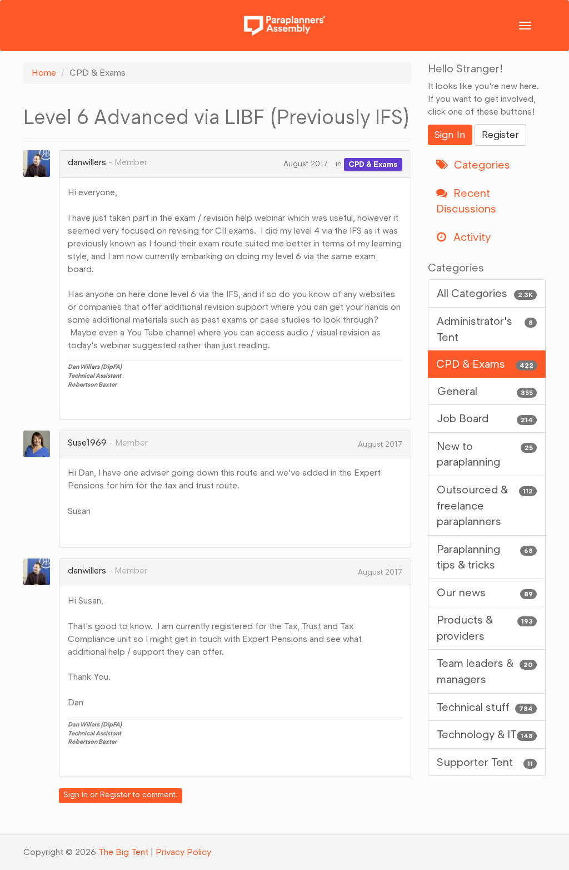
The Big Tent (123, 852)
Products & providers (485, 627)
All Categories (485, 293)
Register (115, 794)
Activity (471, 237)
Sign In (75, 794)
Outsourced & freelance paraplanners (485, 505)
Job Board (485, 418)
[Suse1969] (40, 444)
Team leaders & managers (485, 671)
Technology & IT (485, 734)
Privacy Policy (183, 852)
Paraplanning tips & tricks (485, 557)
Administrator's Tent (485, 329)
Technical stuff (485, 707)
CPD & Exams (372, 164)
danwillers (87, 162)
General (485, 391)
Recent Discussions (466, 201)
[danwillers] (40, 163)
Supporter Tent (485, 762)
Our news (485, 592)
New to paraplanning (485, 454)
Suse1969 (87, 442)
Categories (480, 164)
